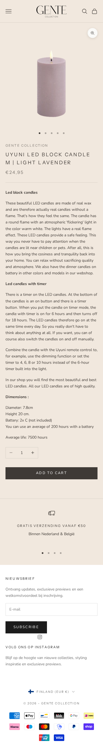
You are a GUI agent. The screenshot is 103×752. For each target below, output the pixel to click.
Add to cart (51, 473)
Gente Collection (26, 145)
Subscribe (26, 627)
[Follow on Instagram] (40, 637)
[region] (51, 527)
